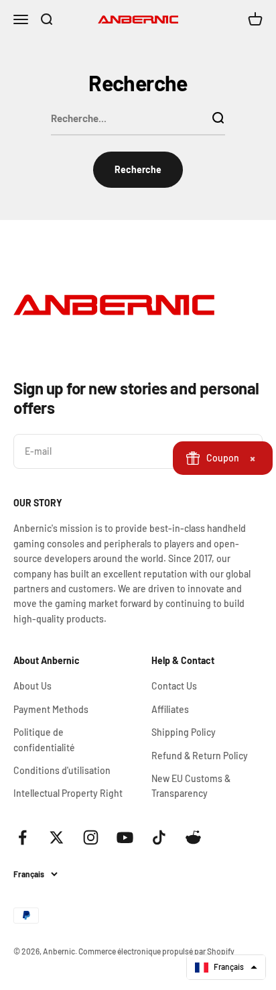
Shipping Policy (183, 732)
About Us (32, 686)
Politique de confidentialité (44, 739)
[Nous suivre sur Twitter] (57, 837)
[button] (226, 967)
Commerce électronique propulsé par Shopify (156, 951)
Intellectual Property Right (68, 793)
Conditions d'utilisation (62, 770)
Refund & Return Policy (199, 755)
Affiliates (170, 709)
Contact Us (174, 686)
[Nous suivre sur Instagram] (91, 837)
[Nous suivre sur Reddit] (193, 837)
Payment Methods (50, 709)
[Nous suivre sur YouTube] (125, 837)
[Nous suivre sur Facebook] (22, 837)
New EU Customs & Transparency (190, 786)
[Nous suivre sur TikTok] (159, 837)
